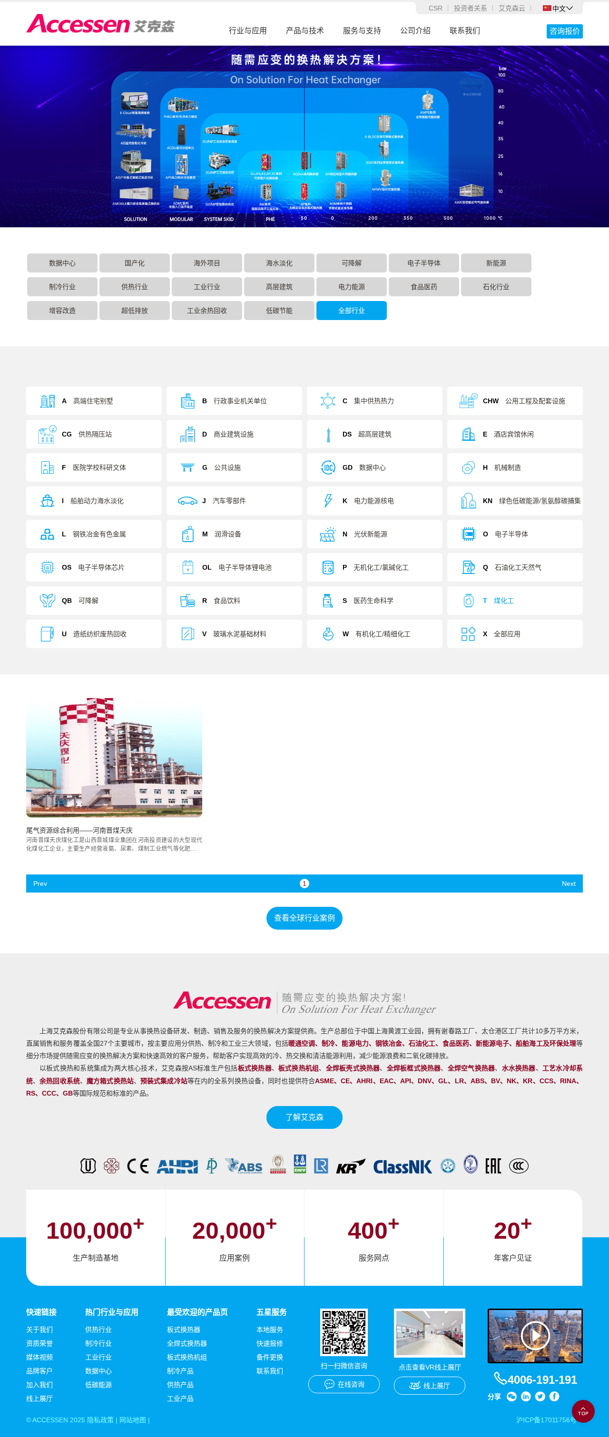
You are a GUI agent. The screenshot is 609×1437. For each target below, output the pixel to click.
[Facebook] (554, 1396)
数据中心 (62, 263)
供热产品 (180, 1384)
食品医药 (424, 287)
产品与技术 (305, 31)
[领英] (526, 1396)
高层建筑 (279, 287)
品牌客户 (39, 1371)
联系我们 (465, 31)
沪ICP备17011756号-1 (549, 1420)
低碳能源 (98, 1384)
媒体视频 (39, 1357)
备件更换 (269, 1357)
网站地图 (132, 1420)
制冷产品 (180, 1371)
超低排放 (134, 310)
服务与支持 (362, 31)
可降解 (352, 263)
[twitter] (540, 1396)
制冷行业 (62, 287)
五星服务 (271, 1312)
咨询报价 (565, 31)
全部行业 (351, 310)
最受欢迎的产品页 (197, 1312)
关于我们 (39, 1329)
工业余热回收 (207, 310)
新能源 (496, 263)
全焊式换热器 (187, 1343)
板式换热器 (183, 1329)
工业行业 (207, 287)
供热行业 (134, 287)
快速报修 (269, 1343)
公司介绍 (415, 31)
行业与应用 (248, 31)
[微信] (511, 1396)
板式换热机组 (187, 1357)
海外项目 (207, 263)
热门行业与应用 (111, 1312)
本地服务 (269, 1329)
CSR (435, 8)
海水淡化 (279, 263)
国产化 (135, 263)
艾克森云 (512, 8)
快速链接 (41, 1312)
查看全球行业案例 (304, 918)
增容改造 (62, 310)
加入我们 (39, 1384)
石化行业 (496, 287)
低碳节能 (279, 310)
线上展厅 (39, 1398)
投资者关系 (470, 8)
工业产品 (180, 1398)
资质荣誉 (39, 1343)
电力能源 (351, 287)
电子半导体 (424, 263)
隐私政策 (100, 1420)
